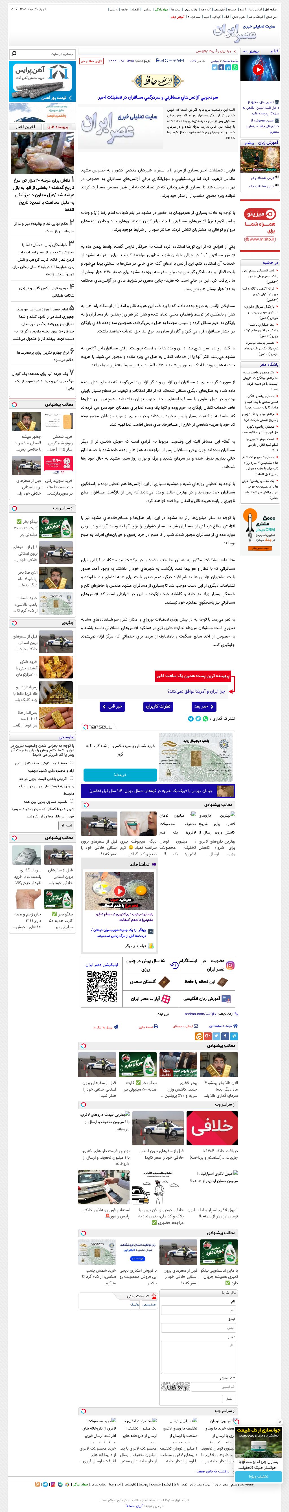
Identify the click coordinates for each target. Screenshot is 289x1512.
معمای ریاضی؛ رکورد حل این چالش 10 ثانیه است (260, 429)
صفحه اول (271, 10)
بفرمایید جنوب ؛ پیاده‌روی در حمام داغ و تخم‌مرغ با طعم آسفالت (124, 917)
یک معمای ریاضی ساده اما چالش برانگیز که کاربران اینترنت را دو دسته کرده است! (260, 381)
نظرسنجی (219, 10)
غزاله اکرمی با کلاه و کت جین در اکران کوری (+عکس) (260, 294)
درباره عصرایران (200, 1484)
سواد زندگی (161, 10)
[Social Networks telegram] (191, 719)
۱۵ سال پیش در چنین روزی (145, 965)
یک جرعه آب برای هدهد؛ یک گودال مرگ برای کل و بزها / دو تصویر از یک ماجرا (43, 381)
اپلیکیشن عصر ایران (102, 965)
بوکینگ (134, 1304)
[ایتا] (199, 1036)
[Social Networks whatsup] (206, 719)
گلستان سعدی (143, 981)
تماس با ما (255, 10)
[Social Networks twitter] (198, 719)
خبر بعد (201, 706)
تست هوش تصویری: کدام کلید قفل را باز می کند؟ (262, 445)
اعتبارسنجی (150, 1304)
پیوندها (143, 1484)
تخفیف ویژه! (258, 1477)
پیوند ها (175, 10)
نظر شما (229, 1293)
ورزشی (113, 10)
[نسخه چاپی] (157, 60)
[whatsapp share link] (235, 67)
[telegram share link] (228, 67)
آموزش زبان (177, 17)
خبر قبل (115, 706)
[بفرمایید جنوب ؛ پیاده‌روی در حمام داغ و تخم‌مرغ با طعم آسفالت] (119, 891)
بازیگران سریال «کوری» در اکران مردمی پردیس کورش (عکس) (261, 312)
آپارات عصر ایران (145, 998)
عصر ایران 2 (194, 17)
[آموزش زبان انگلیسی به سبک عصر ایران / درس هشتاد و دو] (260, 159)
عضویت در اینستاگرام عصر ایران (201, 965)
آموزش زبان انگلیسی (201, 998)
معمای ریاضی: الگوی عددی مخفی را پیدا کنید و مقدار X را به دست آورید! (261, 402)
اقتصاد (135, 10)
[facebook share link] (221, 67)
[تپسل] (86, 727)
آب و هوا (206, 10)
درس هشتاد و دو (263, 178)
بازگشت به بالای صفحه (213, 1471)
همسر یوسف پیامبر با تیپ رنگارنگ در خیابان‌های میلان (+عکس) (261, 348)
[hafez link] (158, 81)
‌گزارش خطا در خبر (91, 61)
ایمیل (231, 1319)
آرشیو (243, 10)
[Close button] (280, 1422)
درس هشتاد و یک (262, 186)
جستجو (232, 10)
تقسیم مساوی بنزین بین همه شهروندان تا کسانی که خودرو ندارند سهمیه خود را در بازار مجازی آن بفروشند (43, 809)
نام (233, 1301)
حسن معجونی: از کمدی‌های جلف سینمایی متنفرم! (262, 126)
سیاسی (147, 10)
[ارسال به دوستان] (162, 60)
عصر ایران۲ (220, 1484)
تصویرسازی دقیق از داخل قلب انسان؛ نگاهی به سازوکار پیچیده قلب (261, 108)
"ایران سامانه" (134, 1506)
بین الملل (271, 17)
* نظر (231, 1337)
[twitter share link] (215, 67)
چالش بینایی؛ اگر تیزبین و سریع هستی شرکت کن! (260, 417)
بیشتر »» (251, 51)
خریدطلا (120, 775)
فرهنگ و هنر (256, 17)
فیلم (206, 17)
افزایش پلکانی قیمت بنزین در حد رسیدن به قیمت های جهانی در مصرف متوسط (46, 786)
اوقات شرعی (190, 10)
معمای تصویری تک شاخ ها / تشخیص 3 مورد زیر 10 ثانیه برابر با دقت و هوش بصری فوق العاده (260, 466)
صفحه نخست (230, 61)
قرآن (226, 17)
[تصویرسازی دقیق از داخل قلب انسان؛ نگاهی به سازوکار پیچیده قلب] (260, 68)
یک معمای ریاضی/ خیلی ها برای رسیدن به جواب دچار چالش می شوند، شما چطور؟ (260, 489)
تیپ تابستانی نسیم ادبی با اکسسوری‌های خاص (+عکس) (260, 276)
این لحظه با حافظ (200, 981)
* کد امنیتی (227, 1378)
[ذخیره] (166, 60)
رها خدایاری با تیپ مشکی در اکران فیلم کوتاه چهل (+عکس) (261, 330)
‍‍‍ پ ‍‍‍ (177, 60)
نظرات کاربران (158, 706)
